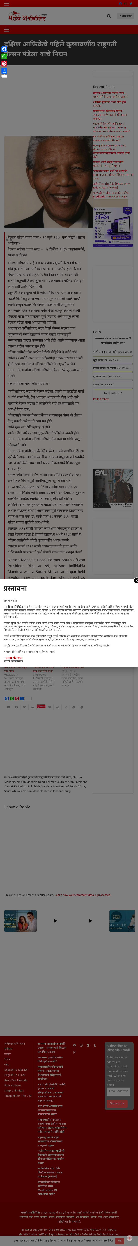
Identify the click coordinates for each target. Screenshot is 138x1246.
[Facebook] (4, 49)
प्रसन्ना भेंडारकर (14, 658)
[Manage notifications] (129, 1238)
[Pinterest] (4, 63)
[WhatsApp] (4, 56)
